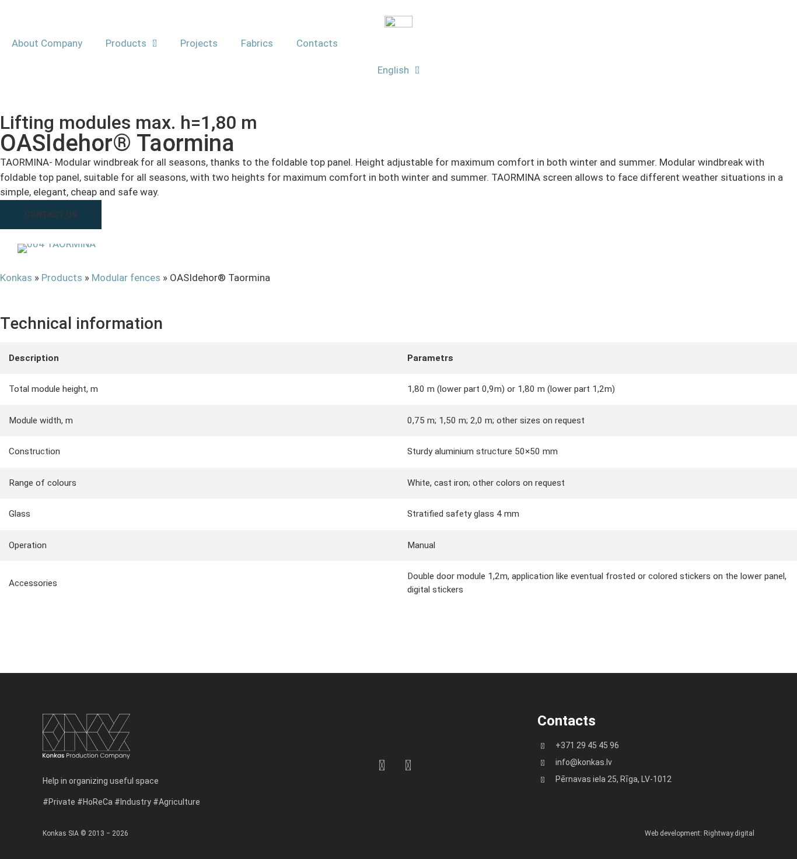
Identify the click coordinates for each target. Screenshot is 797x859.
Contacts (317, 43)
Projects (199, 43)
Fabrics (257, 43)
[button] (51, 214)
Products (126, 43)
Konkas (16, 277)
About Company (47, 43)
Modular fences (126, 277)
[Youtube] (408, 765)
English (393, 70)
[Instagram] (382, 765)
